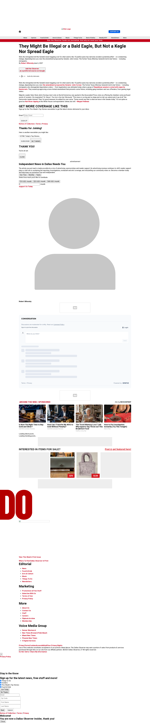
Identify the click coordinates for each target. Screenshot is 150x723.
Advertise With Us (29, 593)
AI (46, 645)
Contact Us (26, 611)
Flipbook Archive (28, 618)
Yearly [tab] (38, 175)
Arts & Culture (57, 38)
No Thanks (4, 692)
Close (3, 721)
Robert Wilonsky (27, 63)
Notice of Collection (26, 124)
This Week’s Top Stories (10, 685)
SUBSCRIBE (25, 141)
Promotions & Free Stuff (31, 591)
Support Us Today (26, 187)
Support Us (114, 31)
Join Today (5, 689)
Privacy (45, 124)
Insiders (5, 683)
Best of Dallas (90, 38)
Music (67, 38)
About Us (25, 608)
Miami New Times (29, 635)
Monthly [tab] (31, 175)
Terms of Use (27, 596)
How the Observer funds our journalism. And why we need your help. (75, 40)
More (125, 38)
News (25, 38)
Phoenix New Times (29, 638)
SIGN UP (24, 121)
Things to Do (6, 681)
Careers (25, 616)
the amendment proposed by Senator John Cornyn (62, 85)
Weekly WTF (103, 38)
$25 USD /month (39, 181)
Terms (38, 124)
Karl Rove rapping (32, 101)
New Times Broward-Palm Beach (34, 633)
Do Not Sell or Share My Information (33, 652)
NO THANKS (36, 141)
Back (2, 710)
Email (21, 115)
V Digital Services (29, 641)
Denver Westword (29, 630)
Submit (10, 710)
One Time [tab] (23, 175)
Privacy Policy (27, 599)
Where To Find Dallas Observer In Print (33, 561)
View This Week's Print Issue (30, 557)
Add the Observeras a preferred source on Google (32, 70)
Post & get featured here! (118, 449)
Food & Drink (44, 38)
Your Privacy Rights (54, 645)
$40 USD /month (53, 181)
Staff (24, 613)
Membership (27, 621)
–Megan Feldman (82, 101)
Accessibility (41, 645)
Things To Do (78, 38)
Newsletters (115, 38)
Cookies (33, 645)
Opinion (33, 38)
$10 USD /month (26, 181)
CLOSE (22, 157)
